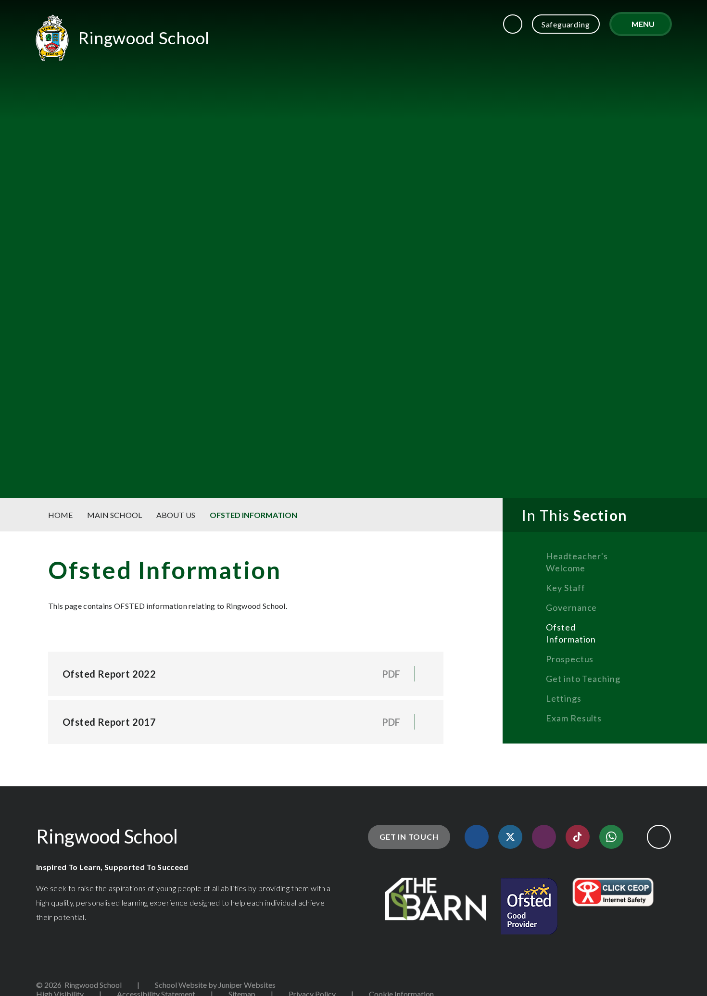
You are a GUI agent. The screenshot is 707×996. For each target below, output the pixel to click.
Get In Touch (409, 836)
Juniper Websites (247, 984)
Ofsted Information (253, 514)
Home (60, 514)
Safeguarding (566, 24)
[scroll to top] (659, 837)
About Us (175, 514)
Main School (114, 514)
